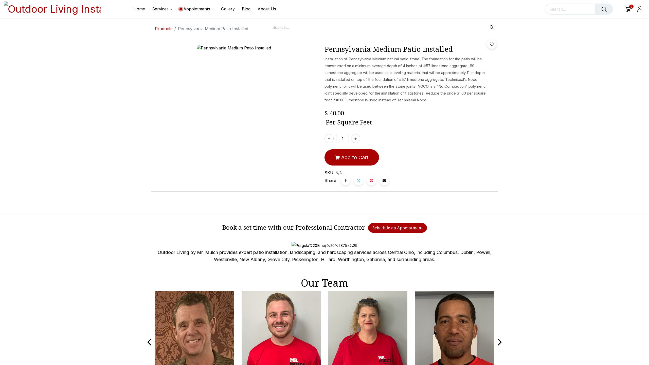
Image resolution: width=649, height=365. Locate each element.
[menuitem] (141, 9)
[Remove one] (329, 138)
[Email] (384, 180)
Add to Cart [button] (354, 157)
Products (163, 28)
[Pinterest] (371, 180)
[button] (492, 44)
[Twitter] (358, 180)
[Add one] (355, 138)
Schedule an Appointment (397, 228)
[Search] (604, 9)
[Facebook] (345, 180)
